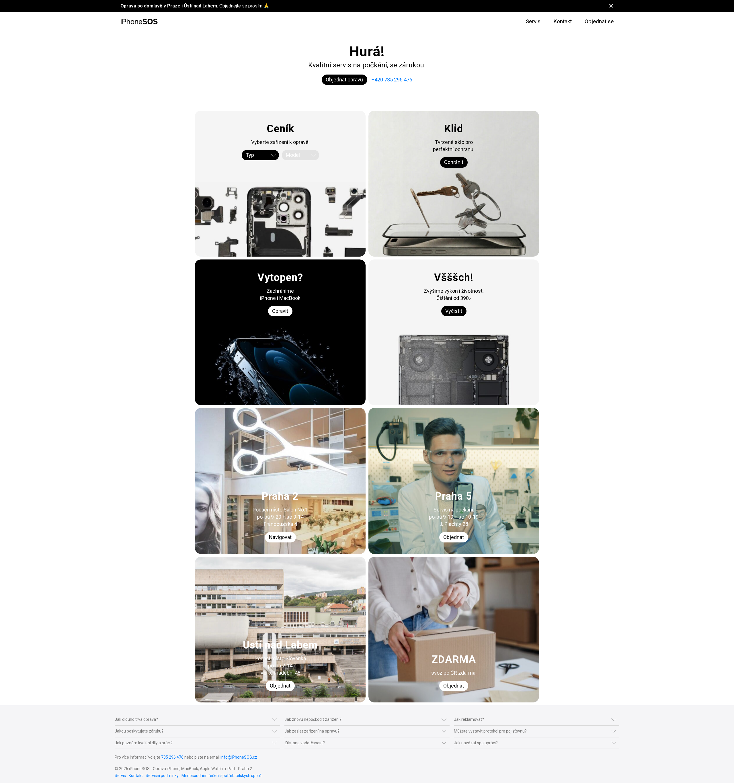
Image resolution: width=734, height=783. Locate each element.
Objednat (453, 537)
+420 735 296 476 (392, 80)
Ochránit (453, 162)
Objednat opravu (344, 80)
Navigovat (280, 537)
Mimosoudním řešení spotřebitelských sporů (221, 775)
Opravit (280, 311)
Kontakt (562, 21)
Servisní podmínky (162, 775)
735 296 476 (172, 757)
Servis (533, 21)
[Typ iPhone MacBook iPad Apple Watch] (260, 155)
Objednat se (599, 21)
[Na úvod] (139, 22)
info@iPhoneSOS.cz (238, 757)
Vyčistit (453, 311)
